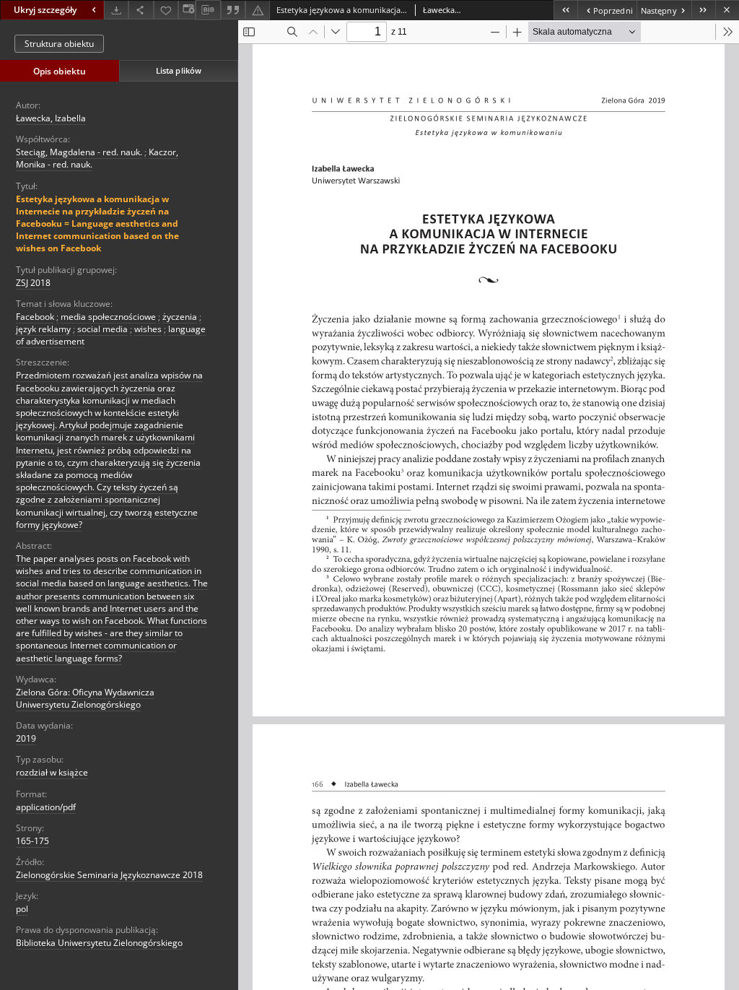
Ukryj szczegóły (45, 10)
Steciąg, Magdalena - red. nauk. (79, 152)
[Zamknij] (727, 9)
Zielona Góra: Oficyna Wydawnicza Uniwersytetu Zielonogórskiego (85, 698)
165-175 (32, 841)
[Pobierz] (116, 9)
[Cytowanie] (233, 9)
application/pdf (46, 807)
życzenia (179, 317)
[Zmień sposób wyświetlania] (187, 9)
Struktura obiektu (59, 44)
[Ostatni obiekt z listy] (703, 9)
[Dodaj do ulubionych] (166, 9)
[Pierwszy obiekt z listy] (565, 9)
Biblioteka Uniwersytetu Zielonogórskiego (99, 943)
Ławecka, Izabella (51, 118)
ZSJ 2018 (33, 283)
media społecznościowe (108, 317)
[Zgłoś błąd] (257, 9)
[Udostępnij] (140, 9)
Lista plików (178, 70)
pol (22, 909)
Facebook (35, 317)
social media (102, 329)
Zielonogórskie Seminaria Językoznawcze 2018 (109, 875)
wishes (148, 329)
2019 (26, 738)
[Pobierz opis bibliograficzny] (208, 10)
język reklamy (43, 329)
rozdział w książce (52, 772)
